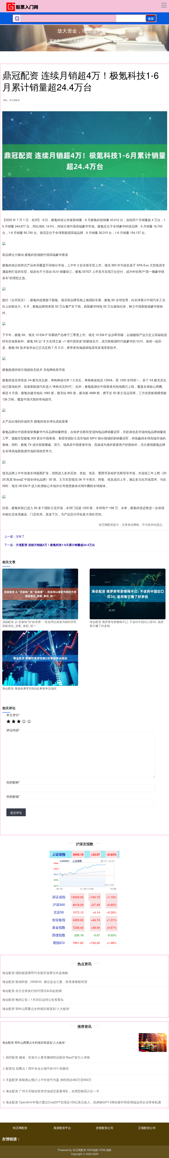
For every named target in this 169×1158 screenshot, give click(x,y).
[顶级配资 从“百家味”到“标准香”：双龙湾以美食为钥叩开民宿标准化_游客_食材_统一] (40, 593)
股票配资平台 (62, 1128)
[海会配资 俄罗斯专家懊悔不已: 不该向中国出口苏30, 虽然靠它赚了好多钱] (127, 593)
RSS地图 (92, 1150)
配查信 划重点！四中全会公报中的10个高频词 (37, 1068)
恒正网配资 (20, 1128)
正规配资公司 (147, 1128)
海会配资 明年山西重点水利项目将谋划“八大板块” (36, 1008)
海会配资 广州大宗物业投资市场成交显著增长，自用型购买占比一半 (52, 1091)
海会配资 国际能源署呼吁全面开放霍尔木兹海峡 (35, 973)
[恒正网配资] (23, 7)
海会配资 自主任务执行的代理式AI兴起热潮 (32, 990)
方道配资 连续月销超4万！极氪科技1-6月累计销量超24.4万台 (55, 545)
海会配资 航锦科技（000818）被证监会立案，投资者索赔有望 (44, 981)
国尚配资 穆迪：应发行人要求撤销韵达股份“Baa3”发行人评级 (48, 1057)
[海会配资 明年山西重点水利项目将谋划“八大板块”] (153, 1042)
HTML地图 (105, 1150)
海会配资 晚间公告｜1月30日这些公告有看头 (33, 999)
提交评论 (16, 812)
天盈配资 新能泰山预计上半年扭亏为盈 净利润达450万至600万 (49, 1079)
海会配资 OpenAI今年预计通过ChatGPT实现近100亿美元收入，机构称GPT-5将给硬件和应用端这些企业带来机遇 (83, 1102)
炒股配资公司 (104, 1128)
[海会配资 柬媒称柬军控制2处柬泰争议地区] (40, 658)
